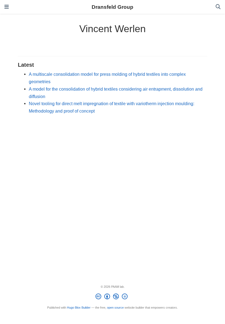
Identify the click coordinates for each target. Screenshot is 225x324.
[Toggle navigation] (6, 6)
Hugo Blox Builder (79, 307)
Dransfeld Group (112, 7)
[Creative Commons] (112, 297)
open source (115, 307)
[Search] (218, 7)
